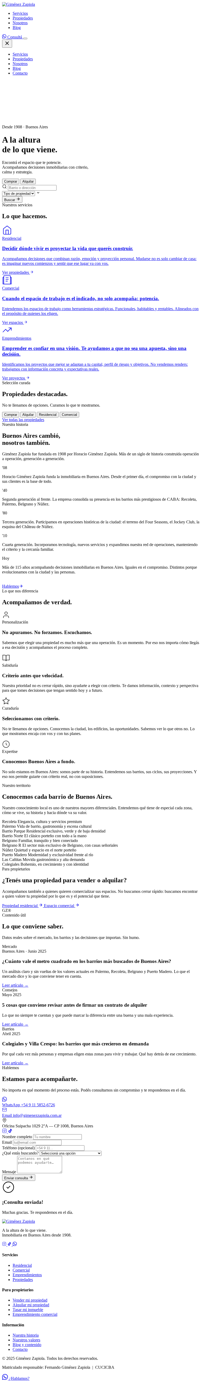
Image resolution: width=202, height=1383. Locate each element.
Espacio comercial (59, 905)
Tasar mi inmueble (28, 1309)
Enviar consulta (16, 1178)
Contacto (20, 73)
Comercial (21, 1270)
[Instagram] (4, 1244)
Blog (17, 27)
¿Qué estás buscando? (20, 1153)
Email (7, 1142)
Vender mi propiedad (30, 1300)
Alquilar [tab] (28, 181)
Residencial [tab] (48, 415)
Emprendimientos (27, 1275)
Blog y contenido (27, 1344)
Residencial (22, 1265)
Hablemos (10, 586)
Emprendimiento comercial (35, 1314)
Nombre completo (17, 1136)
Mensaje (9, 1172)
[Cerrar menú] (7, 44)
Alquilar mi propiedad (31, 1305)
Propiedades (23, 18)
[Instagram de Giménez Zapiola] (5, 1131)
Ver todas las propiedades (23, 419)
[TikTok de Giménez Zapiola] (10, 1131)
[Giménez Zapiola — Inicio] (18, 4)
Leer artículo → (15, 985)
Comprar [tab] (10, 181)
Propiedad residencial (20, 905)
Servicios (20, 13)
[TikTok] (10, 1244)
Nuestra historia (26, 1335)
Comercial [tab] (69, 415)
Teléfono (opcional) (18, 1148)
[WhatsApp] (15, 1244)
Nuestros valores (26, 1340)
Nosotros (20, 23)
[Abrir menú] (25, 38)
